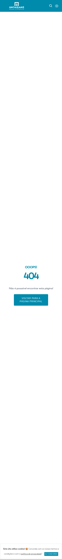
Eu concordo (51, 554)
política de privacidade (31, 554)
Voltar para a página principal (31, 300)
